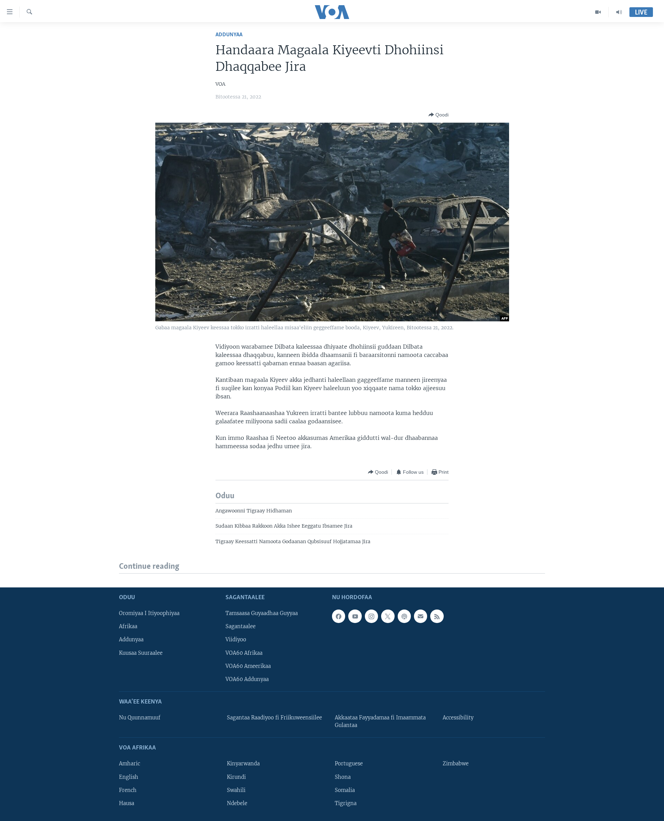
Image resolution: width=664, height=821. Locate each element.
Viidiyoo (235, 640)
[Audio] (619, 12)
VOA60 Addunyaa (247, 679)
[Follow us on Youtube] (354, 616)
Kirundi (236, 777)
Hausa (126, 803)
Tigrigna (346, 803)
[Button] (438, 115)
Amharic (129, 764)
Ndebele (237, 803)
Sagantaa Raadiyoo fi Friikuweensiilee (274, 718)
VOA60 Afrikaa (243, 653)
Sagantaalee (240, 627)
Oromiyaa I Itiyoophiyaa (149, 614)
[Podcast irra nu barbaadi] (404, 616)
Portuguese (349, 764)
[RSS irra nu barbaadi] (436, 616)
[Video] (598, 12)
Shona (343, 777)
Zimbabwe (456, 764)
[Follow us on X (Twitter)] (387, 616)
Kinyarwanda (243, 764)
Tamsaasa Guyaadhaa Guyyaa (261, 614)
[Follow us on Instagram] (371, 616)
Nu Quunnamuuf (139, 718)
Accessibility (458, 718)
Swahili (236, 790)
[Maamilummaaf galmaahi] (420, 616)
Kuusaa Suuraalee (141, 653)
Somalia (345, 790)
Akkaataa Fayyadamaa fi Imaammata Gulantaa (380, 721)
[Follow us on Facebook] (338, 616)
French (128, 790)
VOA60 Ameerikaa (248, 666)
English (128, 777)
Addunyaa (228, 35)
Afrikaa (128, 627)
